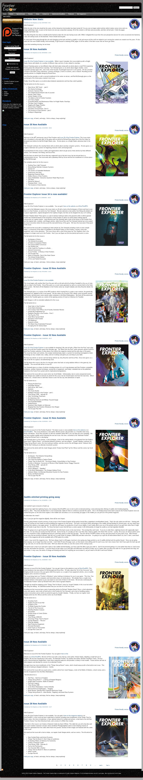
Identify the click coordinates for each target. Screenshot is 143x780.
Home (4, 14)
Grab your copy (28, 118)
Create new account (12, 67)
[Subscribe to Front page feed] (2, 770)
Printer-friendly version (121, 55)
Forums (30, 14)
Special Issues (20, 14)
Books (11, 14)
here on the (64, 654)
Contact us (45, 14)
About (37, 14)
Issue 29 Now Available (35, 642)
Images (6, 93)
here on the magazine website (73, 715)
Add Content (6, 16)
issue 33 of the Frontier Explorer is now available (38, 280)
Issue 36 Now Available (35, 49)
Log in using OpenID (12, 46)
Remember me (13, 64)
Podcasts (71, 14)
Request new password (12, 69)
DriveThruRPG (83, 206)
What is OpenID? (12, 50)
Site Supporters (81, 14)
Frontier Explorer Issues (11, 81)
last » (108, 765)
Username (12, 53)
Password (12, 58)
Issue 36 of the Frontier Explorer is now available (38, 61)
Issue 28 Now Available (35, 703)
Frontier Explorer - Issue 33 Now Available (45, 268)
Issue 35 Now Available (35, 124)
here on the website (69, 206)
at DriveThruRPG (35, 657)
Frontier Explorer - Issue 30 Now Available (45, 556)
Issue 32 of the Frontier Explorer (33, 347)
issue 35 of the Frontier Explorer (69, 137)
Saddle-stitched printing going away (42, 497)
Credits (116, 773)
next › (101, 765)
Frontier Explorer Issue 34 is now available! (45, 194)
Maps (6, 92)
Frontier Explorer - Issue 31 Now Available (45, 418)
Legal (99, 773)
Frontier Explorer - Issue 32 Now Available (45, 335)
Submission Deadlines (58, 14)
